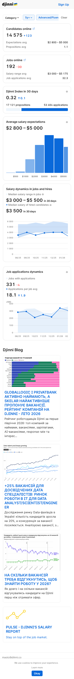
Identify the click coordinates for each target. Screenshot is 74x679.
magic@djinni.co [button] (11, 657)
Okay (37, 673)
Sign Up (63, 4)
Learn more (37, 667)
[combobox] (11, 18)
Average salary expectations (25, 122)
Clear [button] (64, 17)
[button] (67, 91)
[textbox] (11, 18)
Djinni (10, 4)
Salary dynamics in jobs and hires (29, 189)
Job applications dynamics (24, 271)
